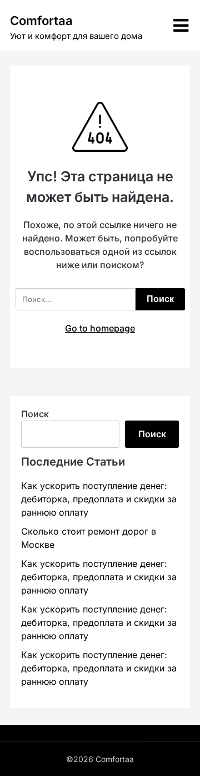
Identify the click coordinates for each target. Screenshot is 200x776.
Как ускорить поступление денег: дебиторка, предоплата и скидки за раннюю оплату (99, 499)
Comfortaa (41, 20)
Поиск (35, 413)
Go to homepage (100, 328)
